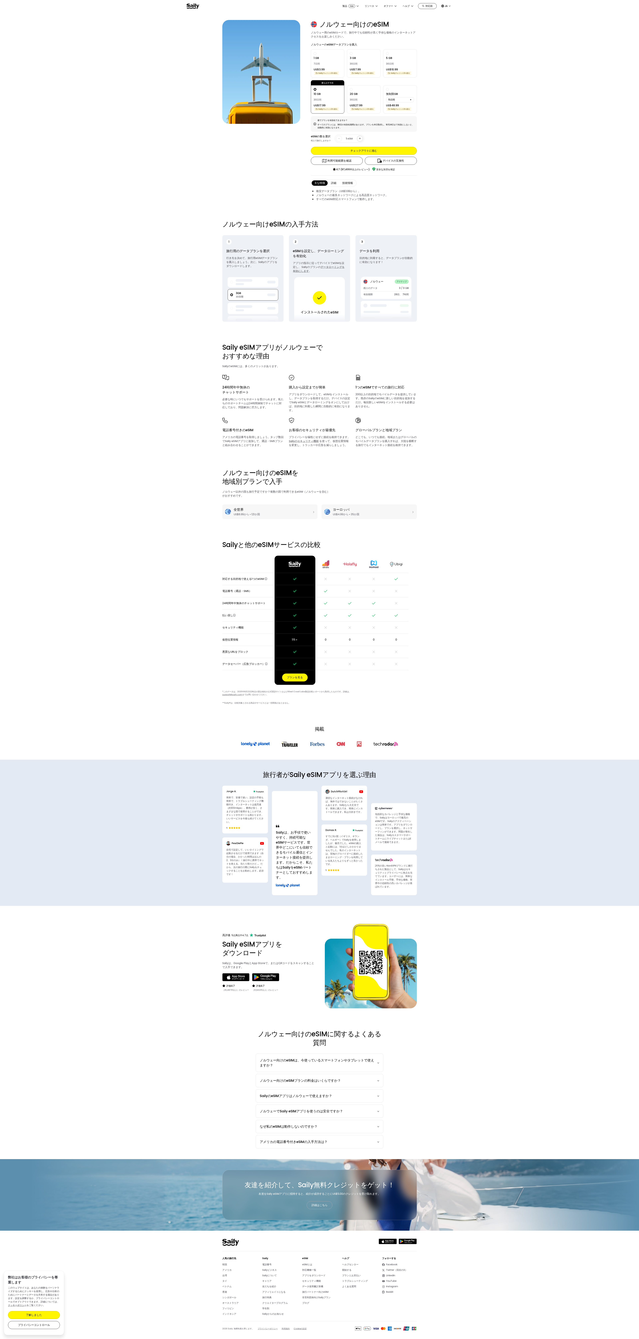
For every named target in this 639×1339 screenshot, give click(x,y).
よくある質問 (349, 1286)
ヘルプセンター (350, 1264)
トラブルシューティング (355, 1281)
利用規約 (286, 1328)
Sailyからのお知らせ (273, 1314)
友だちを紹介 (269, 1286)
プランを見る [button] (295, 677)
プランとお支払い (351, 1275)
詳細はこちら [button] (319, 1205)
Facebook (394, 1264)
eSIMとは (307, 1264)
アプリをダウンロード (313, 1275)
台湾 (224, 1275)
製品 (348, 6)
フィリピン (228, 1308)
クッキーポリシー (17, 1305)
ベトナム (227, 1286)
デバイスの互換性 (393, 161)
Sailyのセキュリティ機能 (304, 441)
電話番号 (267, 1264)
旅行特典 (267, 1297)
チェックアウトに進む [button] (363, 151)
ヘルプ (406, 6)
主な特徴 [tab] (319, 183)
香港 (224, 1292)
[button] (266, 579)
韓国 (224, 1264)
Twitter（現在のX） (394, 1270)
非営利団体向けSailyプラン (316, 1297)
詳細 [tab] (333, 183)
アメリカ (227, 1270)
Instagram (394, 1286)
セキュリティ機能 (311, 1281)
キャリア (267, 1281)
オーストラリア (230, 1303)
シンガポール (229, 1297)
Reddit (394, 1292)
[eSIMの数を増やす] (360, 139)
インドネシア (229, 1314)
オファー (388, 6)
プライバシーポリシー (268, 1328)
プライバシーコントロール (34, 1325)
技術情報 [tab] (347, 183)
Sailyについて (269, 1275)
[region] (319, 620)
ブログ (305, 1303)
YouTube (394, 1281)
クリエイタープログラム (275, 1303)
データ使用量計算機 (312, 1286)
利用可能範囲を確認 (339, 161)
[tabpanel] (364, 195)
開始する (346, 1270)
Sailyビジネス (269, 1270)
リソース (369, 6)
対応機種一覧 (309, 1270)
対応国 (429, 6)
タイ (224, 1281)
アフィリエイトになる (274, 1292)
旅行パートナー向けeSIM (315, 1292)
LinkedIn (394, 1275)
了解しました (34, 1315)
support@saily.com (232, 694)
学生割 (265, 1308)
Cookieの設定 (300, 1328)
